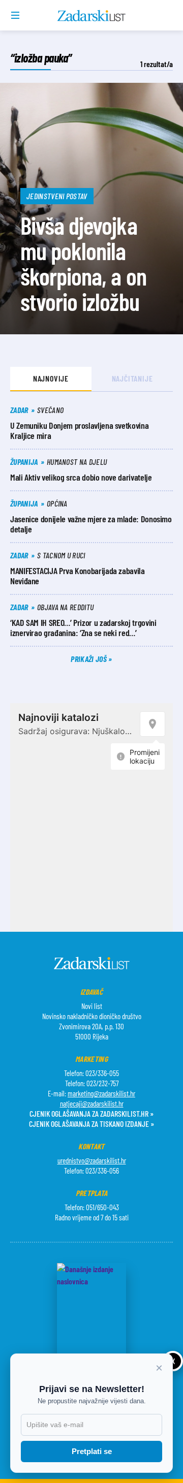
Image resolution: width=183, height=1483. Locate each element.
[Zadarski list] (91, 15)
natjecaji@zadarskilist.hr (92, 1103)
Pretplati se (92, 1451)
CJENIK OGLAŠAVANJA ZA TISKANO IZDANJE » (91, 1123)
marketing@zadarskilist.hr (101, 1093)
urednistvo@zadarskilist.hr (91, 1160)
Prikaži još (89, 659)
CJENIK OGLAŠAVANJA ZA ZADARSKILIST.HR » (91, 1113)
